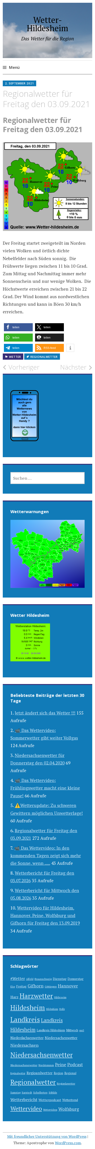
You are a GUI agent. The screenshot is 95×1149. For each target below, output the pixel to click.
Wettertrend (70, 1100)
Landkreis (25, 1019)
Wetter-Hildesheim (47, 23)
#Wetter (17, 978)
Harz (14, 996)
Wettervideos (50, 1109)
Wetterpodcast (50, 1100)
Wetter (15, 357)
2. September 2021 (19, 83)
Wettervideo (26, 1108)
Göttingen (51, 986)
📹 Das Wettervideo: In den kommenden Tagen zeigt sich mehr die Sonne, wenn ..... (45, 855)
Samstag (15, 1092)
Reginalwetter (17, 1073)
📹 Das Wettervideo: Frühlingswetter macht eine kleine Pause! (45, 787)
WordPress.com (68, 1142)
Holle (62, 1009)
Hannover (68, 986)
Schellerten (40, 1092)
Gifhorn (36, 986)
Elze (12, 986)
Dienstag (59, 979)
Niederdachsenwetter (27, 1038)
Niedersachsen (24, 1045)
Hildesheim (27, 1007)
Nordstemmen (46, 1065)
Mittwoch (72, 1030)
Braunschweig (43, 979)
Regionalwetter (44, 357)
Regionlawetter (66, 1083)
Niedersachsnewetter (23, 1065)
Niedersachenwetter (61, 1037)
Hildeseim (60, 997)
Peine (60, 1064)
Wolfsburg (68, 1109)
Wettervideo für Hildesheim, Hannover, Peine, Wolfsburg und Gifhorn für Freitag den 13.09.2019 (45, 915)
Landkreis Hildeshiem (51, 1030)
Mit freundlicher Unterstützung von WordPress (46, 1136)
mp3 (81, 1030)
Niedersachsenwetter (41, 1054)
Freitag (21, 986)
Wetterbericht (23, 1099)
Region (58, 1073)
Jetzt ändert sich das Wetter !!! (45, 713)
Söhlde (53, 1092)
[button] (18, 327)
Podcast (75, 1065)
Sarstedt (27, 1092)
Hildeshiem (52, 1009)
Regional (70, 1073)
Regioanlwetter (40, 1072)
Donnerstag (75, 979)
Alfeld (29, 979)
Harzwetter (36, 995)
